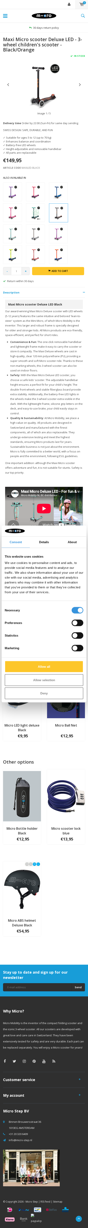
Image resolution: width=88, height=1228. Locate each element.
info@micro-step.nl (20, 1140)
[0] (81, 4)
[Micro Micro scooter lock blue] (66, 796)
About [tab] (72, 542)
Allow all (44, 666)
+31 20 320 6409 (18, 1134)
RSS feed (45, 1201)
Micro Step (32, 1201)
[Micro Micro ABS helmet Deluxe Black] (22, 888)
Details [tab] (44, 542)
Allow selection (44, 680)
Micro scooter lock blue (66, 830)
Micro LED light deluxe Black (22, 727)
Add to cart (60, 271)
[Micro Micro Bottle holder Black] (22, 796)
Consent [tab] (16, 542)
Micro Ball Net (66, 725)
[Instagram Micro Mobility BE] (24, 1061)
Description (11, 292)
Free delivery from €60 (46, 28)
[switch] (77, 623)
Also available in (14, 177)
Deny (44, 693)
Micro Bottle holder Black (22, 830)
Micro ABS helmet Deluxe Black (22, 922)
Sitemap (57, 1201)
